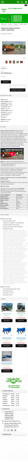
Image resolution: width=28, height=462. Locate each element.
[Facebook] (9, 15)
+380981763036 (17, 17)
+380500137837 (17, 21)
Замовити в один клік (17, 90)
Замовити (7, 345)
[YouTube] (9, 19)
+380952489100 (17, 16)
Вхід (26, 5)
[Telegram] (9, 21)
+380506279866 (17, 18)
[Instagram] (9, 17)
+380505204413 (17, 19)
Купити (6, 82)
